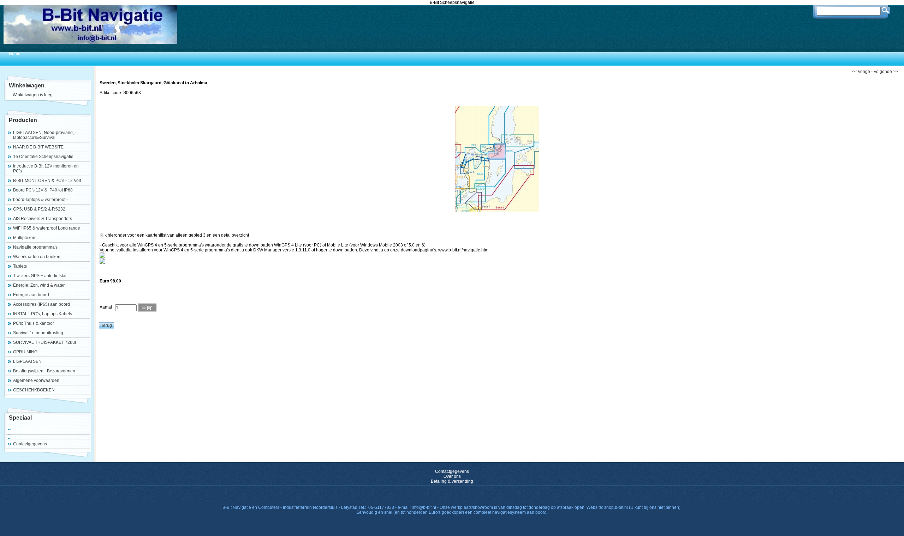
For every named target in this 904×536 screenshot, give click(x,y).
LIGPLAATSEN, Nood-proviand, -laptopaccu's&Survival (44, 135)
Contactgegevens (30, 443)
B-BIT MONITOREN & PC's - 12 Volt (47, 180)
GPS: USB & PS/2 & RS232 (39, 209)
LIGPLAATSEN (27, 361)
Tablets (20, 266)
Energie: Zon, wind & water (39, 285)
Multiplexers (24, 237)
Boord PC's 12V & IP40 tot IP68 (43, 190)
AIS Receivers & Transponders (42, 218)
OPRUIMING (25, 351)
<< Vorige (861, 71)
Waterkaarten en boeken (36, 256)
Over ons (452, 476)
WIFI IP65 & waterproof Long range (46, 228)
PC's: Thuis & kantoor (33, 323)
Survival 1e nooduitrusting (38, 332)
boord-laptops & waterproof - (40, 199)
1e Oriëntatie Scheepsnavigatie (43, 156)
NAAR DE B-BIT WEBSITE (38, 147)
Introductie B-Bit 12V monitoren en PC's (46, 168)
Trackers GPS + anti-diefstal (39, 275)
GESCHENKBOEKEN (34, 390)
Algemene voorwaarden (36, 380)
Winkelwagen (26, 86)
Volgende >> (886, 71)
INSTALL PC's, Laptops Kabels (42, 313)
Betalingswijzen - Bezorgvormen (44, 370)
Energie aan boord (31, 294)
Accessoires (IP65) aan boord (41, 304)
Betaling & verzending (452, 481)
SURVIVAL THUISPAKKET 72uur (44, 342)
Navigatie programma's (35, 247)
